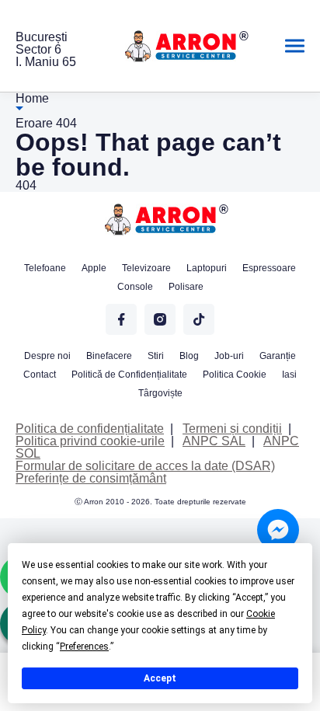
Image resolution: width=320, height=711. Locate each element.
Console (135, 286)
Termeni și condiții (232, 428)
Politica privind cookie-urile (90, 441)
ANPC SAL (214, 441)
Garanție (277, 355)
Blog (189, 355)
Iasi (289, 374)
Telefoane (45, 268)
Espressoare (269, 268)
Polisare (186, 286)
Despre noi (47, 355)
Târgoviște (160, 393)
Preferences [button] (84, 646)
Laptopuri (206, 268)
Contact (39, 374)
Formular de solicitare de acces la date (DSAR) (145, 465)
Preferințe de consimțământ (91, 478)
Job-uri (229, 355)
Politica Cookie (234, 374)
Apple (94, 268)
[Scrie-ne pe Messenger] (278, 530)
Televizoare (146, 268)
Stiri (156, 355)
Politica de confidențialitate (90, 428)
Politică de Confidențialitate (129, 374)
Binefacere (109, 355)
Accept (160, 678)
